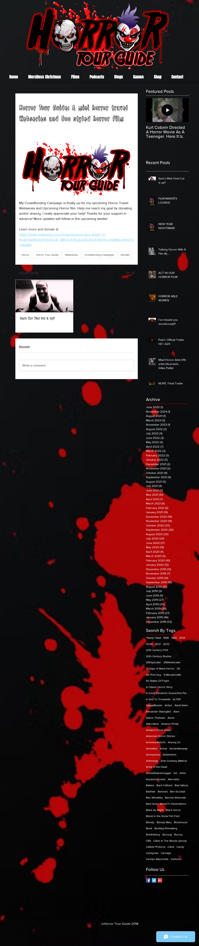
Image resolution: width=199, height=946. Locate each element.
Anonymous (153, 754)
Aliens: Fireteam (155, 717)
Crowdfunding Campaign (99, 254)
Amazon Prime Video (158, 730)
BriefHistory (153, 834)
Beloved (163, 791)
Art (175, 773)
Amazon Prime (169, 723)
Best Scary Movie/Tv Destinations (166, 803)
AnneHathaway (178, 748)
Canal (171, 846)
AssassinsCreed (155, 779)
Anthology (152, 760)
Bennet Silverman (175, 797)
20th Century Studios (159, 656)
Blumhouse (181, 822)
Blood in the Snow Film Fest (163, 816)
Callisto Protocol (155, 846)
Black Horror (173, 810)
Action (168, 705)
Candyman (152, 853)
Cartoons (176, 859)
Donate (125, 254)
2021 (158, 644)
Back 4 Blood (164, 785)
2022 (166, 644)
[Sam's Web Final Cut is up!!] (44, 296)
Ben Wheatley (154, 797)
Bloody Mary (164, 822)
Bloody (150, 822)
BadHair (150, 791)
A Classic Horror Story (159, 687)
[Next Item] (182, 110)
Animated (151, 748)
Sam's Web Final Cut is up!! (37, 319)
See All (130, 272)
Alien (176, 711)
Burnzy (178, 834)
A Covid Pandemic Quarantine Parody (167, 693)
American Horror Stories (160, 736)
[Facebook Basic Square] (148, 880)
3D (178, 668)
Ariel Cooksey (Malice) (174, 760)
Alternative (152, 723)
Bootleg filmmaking (165, 828)
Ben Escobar (177, 791)
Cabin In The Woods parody (170, 840)
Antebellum (169, 754)
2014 (182, 637)
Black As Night (154, 810)
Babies (150, 785)
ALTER (177, 699)
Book (149, 828)
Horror (26, 254)
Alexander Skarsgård (158, 711)
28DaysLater (153, 662)
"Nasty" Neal (153, 637)
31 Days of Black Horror (160, 668)
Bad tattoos (181, 785)
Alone (171, 717)
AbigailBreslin (154, 705)
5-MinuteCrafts (172, 674)
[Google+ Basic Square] (160, 880)
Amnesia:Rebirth (156, 742)
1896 (166, 637)
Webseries (71, 254)
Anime (163, 748)
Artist (183, 773)
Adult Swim (181, 705)
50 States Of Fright (157, 680)
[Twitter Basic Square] (154, 880)
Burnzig (167, 834)
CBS (148, 840)
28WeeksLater (172, 662)
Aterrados (174, 779)
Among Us (174, 742)
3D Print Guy (153, 674)
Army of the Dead (156, 766)
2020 (149, 644)
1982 (174, 637)
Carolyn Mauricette (157, 859)
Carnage (166, 853)
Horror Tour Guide (47, 254)
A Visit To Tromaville (158, 699)
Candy (180, 846)
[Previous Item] (152, 110)
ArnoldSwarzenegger (158, 773)
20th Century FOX (157, 650)
